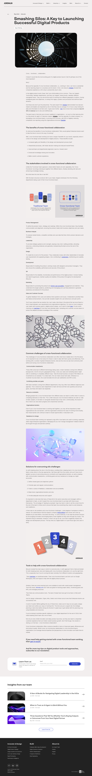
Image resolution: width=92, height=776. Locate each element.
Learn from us (46, 729)
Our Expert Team (56, 747)
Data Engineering (34, 756)
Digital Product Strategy (13, 749)
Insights (54, 751)
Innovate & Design (15, 744)
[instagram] (17, 765)
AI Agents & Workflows (35, 753)
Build (32, 744)
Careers (54, 749)
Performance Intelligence (13, 758)
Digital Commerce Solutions (36, 749)
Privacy (53, 753)
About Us (55, 744)
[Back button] (10, 14)
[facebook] (9, 765)
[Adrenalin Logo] (8, 3)
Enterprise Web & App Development (38, 747)
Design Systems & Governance (15, 751)
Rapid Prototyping (12, 756)
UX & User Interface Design (14, 753)
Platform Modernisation (35, 751)
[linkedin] (13, 765)
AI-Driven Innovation (12, 747)
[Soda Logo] (81, 771)
